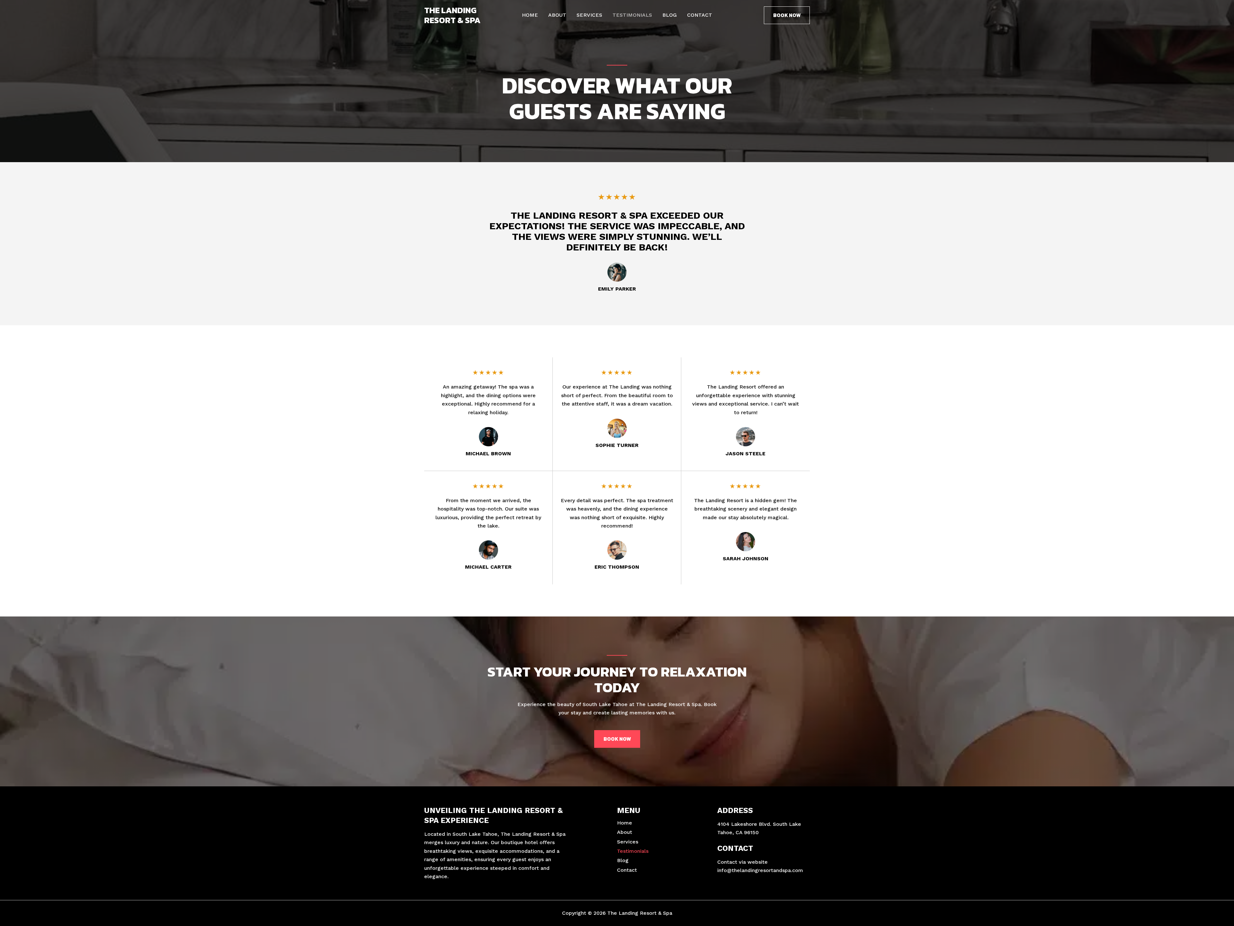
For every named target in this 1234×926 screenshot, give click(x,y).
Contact (699, 15)
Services (589, 15)
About (557, 15)
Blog (669, 15)
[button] (787, 15)
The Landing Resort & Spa (452, 15)
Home (530, 15)
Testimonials (632, 15)
